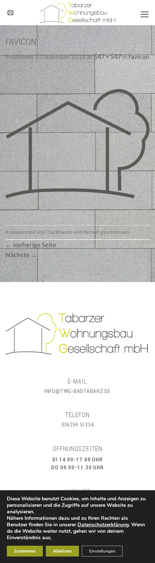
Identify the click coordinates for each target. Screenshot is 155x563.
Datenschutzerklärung (103, 524)
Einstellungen (102, 551)
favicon (138, 57)
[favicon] (77, 143)
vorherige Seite (30, 245)
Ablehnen (62, 551)
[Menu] (145, 14)
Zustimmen (25, 551)
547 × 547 (107, 57)
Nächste (21, 255)
